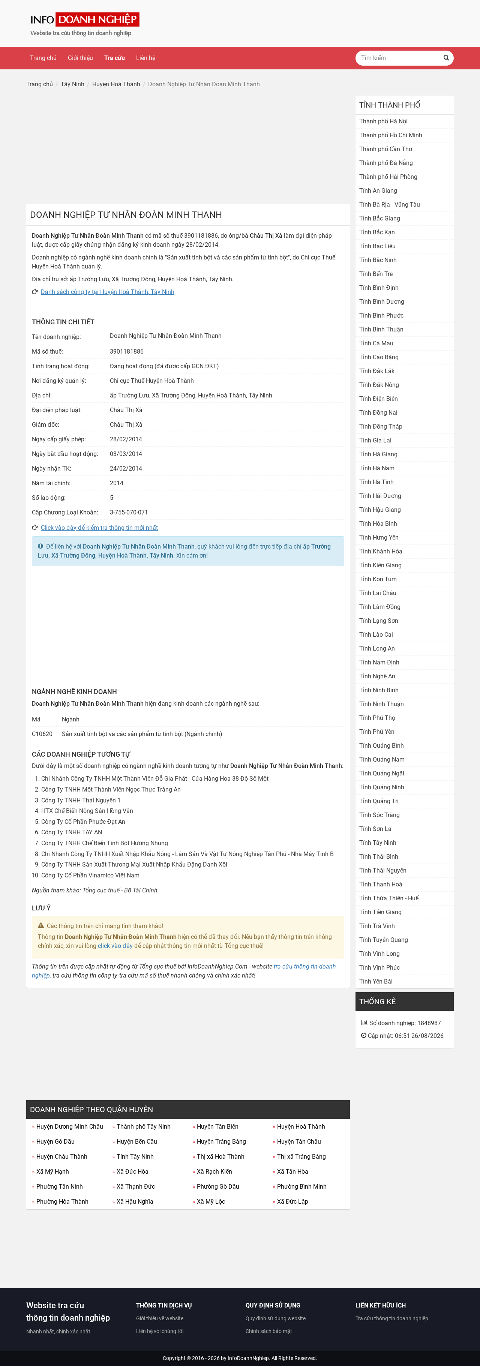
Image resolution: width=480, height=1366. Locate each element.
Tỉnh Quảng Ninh (381, 787)
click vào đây (115, 945)
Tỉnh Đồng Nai (378, 412)
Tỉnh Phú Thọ (377, 717)
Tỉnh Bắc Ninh (378, 260)
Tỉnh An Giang (378, 190)
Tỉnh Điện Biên (378, 398)
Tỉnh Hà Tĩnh (376, 482)
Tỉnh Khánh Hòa (380, 551)
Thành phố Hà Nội (383, 121)
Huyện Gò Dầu (53, 1141)
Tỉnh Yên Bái (376, 981)
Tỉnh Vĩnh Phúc (379, 967)
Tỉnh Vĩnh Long (379, 953)
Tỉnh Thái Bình (378, 856)
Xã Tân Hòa (290, 1171)
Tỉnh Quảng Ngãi (381, 773)
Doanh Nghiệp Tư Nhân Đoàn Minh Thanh (139, 546)
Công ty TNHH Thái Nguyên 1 (81, 800)
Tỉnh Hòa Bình (378, 523)
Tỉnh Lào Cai (376, 634)
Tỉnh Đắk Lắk (376, 371)
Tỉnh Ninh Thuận (381, 704)
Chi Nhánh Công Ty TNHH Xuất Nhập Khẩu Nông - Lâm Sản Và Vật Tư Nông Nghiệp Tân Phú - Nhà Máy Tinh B (187, 854)
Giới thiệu (80, 57)
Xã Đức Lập (290, 1201)
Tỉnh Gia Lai (375, 440)
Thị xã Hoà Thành (218, 1156)
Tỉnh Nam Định (379, 662)
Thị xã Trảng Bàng (299, 1156)
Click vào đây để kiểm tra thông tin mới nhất (99, 527)
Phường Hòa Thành (60, 1201)
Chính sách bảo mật (269, 1331)
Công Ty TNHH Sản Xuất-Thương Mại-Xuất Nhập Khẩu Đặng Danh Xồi (134, 864)
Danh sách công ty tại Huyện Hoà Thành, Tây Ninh (107, 291)
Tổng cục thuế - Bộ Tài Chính (120, 890)
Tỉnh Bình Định (379, 287)
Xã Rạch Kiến (212, 1171)
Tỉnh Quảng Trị (379, 801)
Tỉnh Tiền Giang (380, 912)
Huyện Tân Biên (215, 1126)
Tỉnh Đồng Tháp (380, 426)
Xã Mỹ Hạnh (50, 1171)
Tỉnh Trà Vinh (377, 926)
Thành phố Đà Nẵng (386, 162)
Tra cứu (114, 57)
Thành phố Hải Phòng (388, 176)
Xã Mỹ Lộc (208, 1201)
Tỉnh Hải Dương (380, 495)
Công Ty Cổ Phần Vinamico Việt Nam (90, 875)
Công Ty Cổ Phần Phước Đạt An (83, 821)
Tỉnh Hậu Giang (380, 509)
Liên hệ (145, 57)
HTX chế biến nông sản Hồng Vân (87, 810)
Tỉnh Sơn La (375, 828)
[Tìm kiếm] (446, 58)
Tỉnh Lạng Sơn (378, 620)
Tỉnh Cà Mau (376, 343)
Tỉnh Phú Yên (376, 731)
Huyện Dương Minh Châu (67, 1126)
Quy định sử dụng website (276, 1318)
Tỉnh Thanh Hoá (380, 884)
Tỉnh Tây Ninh (133, 1156)
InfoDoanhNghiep (248, 1358)
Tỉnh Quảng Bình (381, 745)
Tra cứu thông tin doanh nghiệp (392, 1318)
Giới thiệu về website (159, 1318)
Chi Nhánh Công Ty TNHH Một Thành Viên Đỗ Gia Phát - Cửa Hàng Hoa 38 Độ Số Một (154, 778)
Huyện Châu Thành (59, 1156)
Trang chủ (43, 57)
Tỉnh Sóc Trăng (379, 815)
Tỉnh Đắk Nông (379, 384)
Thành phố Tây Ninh (141, 1126)
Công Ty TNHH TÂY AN (71, 832)
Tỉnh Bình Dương (381, 301)
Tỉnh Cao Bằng (379, 357)
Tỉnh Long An (377, 648)
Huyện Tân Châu (297, 1141)
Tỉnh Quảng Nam (382, 759)
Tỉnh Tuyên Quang (383, 939)
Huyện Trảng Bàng (219, 1141)
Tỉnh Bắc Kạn (377, 232)
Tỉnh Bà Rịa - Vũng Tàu (389, 204)
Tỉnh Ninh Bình (379, 690)
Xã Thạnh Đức (133, 1186)
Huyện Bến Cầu (134, 1141)
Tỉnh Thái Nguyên (382, 870)
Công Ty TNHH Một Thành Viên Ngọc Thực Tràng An (111, 789)
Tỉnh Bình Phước (381, 315)
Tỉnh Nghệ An (377, 676)
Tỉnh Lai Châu (377, 593)
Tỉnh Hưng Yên (379, 537)
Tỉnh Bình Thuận (381, 329)
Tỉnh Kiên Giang (380, 565)
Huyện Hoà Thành (299, 1126)
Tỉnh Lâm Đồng (379, 606)
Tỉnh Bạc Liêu (377, 246)
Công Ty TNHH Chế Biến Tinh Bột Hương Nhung (104, 843)
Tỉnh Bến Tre (376, 273)
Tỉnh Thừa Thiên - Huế (388, 898)
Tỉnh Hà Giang (378, 454)
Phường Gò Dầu (215, 1186)
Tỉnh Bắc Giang (379, 218)
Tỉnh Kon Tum (378, 579)
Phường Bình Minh (300, 1186)
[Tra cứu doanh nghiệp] (86, 23)
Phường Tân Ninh (57, 1186)
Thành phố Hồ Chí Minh (390, 135)
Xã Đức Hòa (130, 1171)
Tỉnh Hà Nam (376, 468)
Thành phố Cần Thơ (385, 149)
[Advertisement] (188, 148)
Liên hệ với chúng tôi (159, 1331)
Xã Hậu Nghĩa (132, 1201)
